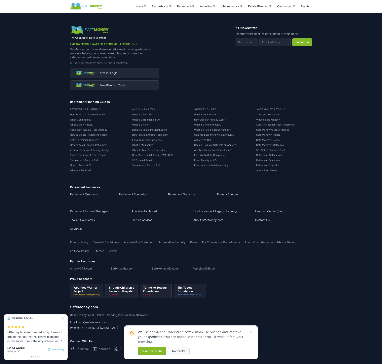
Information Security (172, 242)
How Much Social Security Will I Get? (152, 155)
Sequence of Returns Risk (84, 160)
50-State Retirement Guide (271, 150)
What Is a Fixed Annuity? (207, 124)
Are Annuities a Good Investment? (213, 150)
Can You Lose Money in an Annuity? (214, 134)
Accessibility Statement (139, 242)
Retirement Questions (268, 160)
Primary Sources (227, 194)
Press (193, 242)
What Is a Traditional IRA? (146, 119)
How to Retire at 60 (81, 165)
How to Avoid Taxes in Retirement (88, 144)
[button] (141, 6)
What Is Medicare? (142, 144)
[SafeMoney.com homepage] (86, 6)
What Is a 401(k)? (141, 124)
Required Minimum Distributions (149, 129)
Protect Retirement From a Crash (88, 155)
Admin (113, 251)
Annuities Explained (144, 211)
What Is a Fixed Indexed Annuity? (212, 129)
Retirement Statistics (267, 165)
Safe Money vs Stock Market (272, 129)
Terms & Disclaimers (106, 242)
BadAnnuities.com (122, 268)
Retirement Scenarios (133, 194)
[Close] (251, 332)
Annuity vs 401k (203, 139)
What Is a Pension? (80, 170)
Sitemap (99, 251)
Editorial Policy (79, 251)
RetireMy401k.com (205, 268)
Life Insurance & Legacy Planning (215, 211)
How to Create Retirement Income (89, 134)
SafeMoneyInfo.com (165, 268)
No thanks (178, 351)
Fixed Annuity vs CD (205, 160)
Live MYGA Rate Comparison (210, 155)
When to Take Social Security (148, 150)
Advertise (76, 228)
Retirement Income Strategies (89, 211)
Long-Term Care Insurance (147, 139)
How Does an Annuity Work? (210, 119)
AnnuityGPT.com (81, 268)
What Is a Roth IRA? (142, 114)
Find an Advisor (142, 220)
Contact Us (262, 220)
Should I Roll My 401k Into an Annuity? (215, 144)
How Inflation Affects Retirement (150, 134)
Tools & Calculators (82, 220)
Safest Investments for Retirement (275, 124)
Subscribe (302, 42)
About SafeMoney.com (208, 220)
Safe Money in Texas (268, 139)
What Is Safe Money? (268, 119)
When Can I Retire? (80, 119)
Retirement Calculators (269, 155)
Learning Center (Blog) (270, 211)
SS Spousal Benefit (142, 160)
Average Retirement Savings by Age (90, 150)
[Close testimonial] (62, 318)
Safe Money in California (270, 144)
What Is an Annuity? (205, 114)
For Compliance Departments (221, 242)
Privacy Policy (79, 242)
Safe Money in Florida (268, 134)
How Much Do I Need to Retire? (87, 114)
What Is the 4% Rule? (81, 124)
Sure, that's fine (152, 351)
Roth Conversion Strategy (84, 139)
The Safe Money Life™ (268, 114)
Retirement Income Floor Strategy (88, 129)
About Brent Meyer (266, 170)
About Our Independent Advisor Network (271, 242)
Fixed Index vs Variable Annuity (211, 165)
